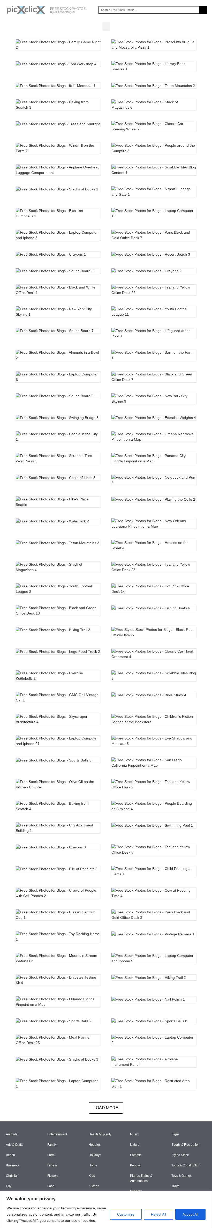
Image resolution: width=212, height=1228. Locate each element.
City (8, 1186)
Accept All (190, 1214)
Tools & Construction (185, 1165)
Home (93, 1165)
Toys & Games (181, 1176)
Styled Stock (180, 1155)
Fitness (52, 1165)
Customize (125, 1214)
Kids (92, 1176)
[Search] (203, 9)
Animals (11, 1134)
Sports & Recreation (185, 1144)
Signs (175, 1134)
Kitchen (94, 1186)
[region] (106, 1209)
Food (51, 1186)
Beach (10, 1155)
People (135, 1165)
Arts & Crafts (14, 1144)
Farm (51, 1155)
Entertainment (57, 1134)
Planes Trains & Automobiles (141, 1178)
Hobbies (95, 1144)
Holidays (95, 1155)
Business (12, 1165)
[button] (106, 26)
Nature (135, 1144)
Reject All (158, 1214)
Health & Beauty (100, 1134)
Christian (12, 1176)
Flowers (52, 1176)
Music (134, 1134)
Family (52, 1144)
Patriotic (135, 1155)
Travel (175, 1186)
